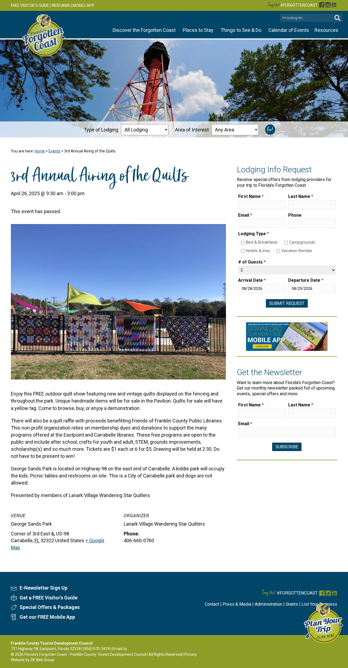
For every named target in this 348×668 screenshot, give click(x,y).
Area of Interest (192, 130)
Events (54, 151)
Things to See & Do (240, 30)
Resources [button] (326, 30)
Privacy (190, 654)
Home (40, 151)
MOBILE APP (83, 5)
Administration (268, 604)
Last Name (300, 196)
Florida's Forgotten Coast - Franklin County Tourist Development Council (85, 654)
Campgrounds (302, 242)
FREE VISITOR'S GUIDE (30, 5)
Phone (295, 215)
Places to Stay (198, 30)
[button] (337, 18)
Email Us (119, 648)
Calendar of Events (288, 30)
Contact (212, 604)
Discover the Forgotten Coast (144, 30)
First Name (251, 196)
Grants (292, 604)
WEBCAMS (60, 5)
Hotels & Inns (258, 250)
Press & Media (237, 604)
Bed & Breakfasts (262, 242)
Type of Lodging (101, 130)
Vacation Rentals (296, 250)
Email (245, 215)
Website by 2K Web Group (32, 660)
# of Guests (252, 262)
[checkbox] (242, 242)
